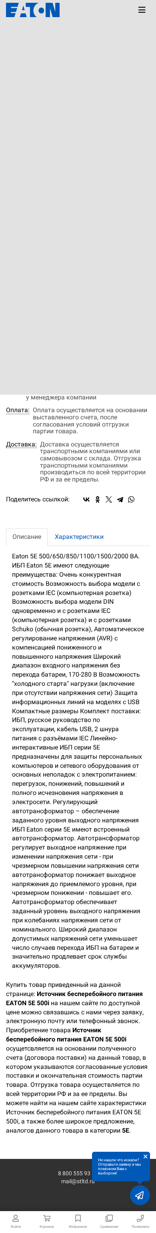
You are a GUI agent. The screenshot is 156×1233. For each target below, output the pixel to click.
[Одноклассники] (97, 499)
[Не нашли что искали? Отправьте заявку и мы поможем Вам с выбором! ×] (140, 1195)
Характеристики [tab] (79, 536)
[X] (109, 499)
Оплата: (18, 410)
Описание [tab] (26, 536)
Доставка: (21, 444)
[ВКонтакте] (86, 499)
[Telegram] (120, 499)
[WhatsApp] (131, 499)
